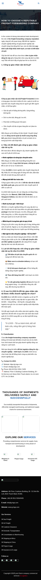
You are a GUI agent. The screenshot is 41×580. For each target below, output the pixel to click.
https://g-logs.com (16, 364)
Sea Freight (31, 466)
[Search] (38, 3)
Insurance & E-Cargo (18, 459)
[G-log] (20, 3)
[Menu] (3, 3)
